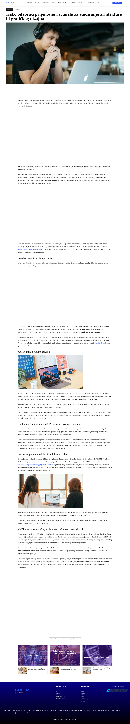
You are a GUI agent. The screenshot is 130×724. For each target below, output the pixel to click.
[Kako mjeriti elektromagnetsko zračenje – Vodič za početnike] (22, 670)
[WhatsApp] (63, 89)
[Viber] (71, 89)
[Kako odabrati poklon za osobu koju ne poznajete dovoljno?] (54, 670)
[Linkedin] (67, 89)
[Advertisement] (65, 136)
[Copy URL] (75, 89)
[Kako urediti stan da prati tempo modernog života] (87, 670)
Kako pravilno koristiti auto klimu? (97, 657)
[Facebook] (55, 89)
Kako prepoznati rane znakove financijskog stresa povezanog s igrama (64, 653)
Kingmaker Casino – (31, 655)
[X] (59, 89)
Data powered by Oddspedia (117, 686)
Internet (9, 9)
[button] (126, 3)
